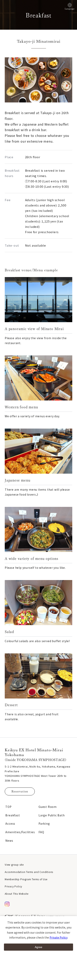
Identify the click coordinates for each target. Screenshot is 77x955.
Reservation (19, 791)
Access (10, 823)
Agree (38, 947)
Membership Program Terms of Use (26, 879)
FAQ (41, 832)
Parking (44, 823)
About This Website (16, 893)
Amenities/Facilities (20, 832)
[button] (35, 100)
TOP (8, 807)
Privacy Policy (13, 886)
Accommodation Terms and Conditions (29, 872)
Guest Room (47, 807)
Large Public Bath (51, 815)
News (9, 840)
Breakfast (12, 815)
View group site (14, 864)
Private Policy (58, 937)
